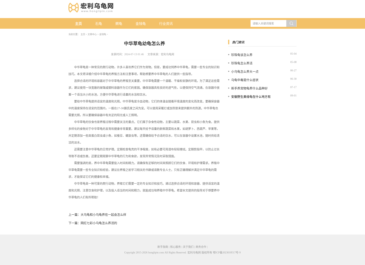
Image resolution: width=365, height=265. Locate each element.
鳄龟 (118, 24)
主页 (78, 24)
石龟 (98, 24)
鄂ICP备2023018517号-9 (227, 252)
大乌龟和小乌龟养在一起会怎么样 (103, 214)
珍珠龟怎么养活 (241, 63)
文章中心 (92, 34)
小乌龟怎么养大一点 (245, 71)
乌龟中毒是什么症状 (245, 80)
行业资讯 (166, 24)
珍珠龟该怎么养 (241, 55)
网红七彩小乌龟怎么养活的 (99, 223)
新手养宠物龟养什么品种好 (249, 88)
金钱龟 (141, 24)
